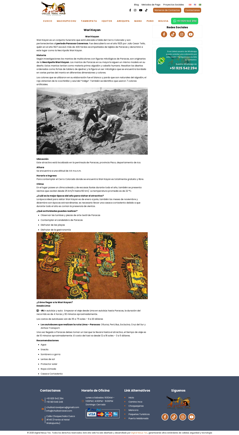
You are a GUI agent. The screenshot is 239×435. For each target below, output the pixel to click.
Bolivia (163, 21)
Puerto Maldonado (138, 418)
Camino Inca (135, 401)
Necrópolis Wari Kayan (69, 50)
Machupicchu (66, 21)
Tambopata (89, 21)
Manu (138, 21)
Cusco (47, 21)
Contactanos (192, 10)
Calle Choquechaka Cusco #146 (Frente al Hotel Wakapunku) (60, 420)
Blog (136, 4)
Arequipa (123, 21)
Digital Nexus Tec (139, 432)
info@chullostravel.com (59, 410)
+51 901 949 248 (54, 402)
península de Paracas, (87, 162)
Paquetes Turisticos (139, 414)
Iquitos (107, 21)
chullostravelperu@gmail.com (62, 407)
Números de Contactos (167, 10)
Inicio (131, 397)
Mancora (133, 410)
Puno (150, 21)
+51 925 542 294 (187, 21)
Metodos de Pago (150, 4)
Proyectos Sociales (173, 4)
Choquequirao (136, 406)
